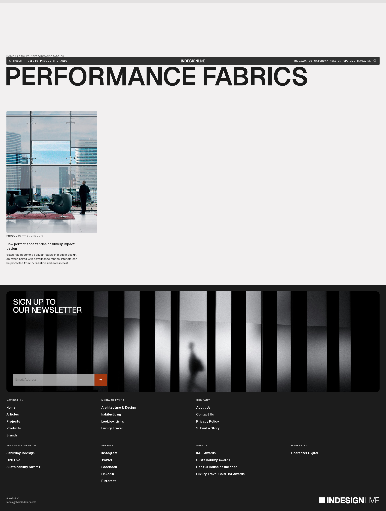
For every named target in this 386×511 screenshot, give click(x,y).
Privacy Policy (207, 421)
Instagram (109, 453)
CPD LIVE (349, 60)
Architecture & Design (118, 407)
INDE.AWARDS (303, 60)
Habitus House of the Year (216, 467)
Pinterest (108, 481)
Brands (62, 60)
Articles (15, 60)
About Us (203, 407)
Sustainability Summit (23, 467)
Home (10, 407)
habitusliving (111, 414)
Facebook (109, 467)
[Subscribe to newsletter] (100, 380)
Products (47, 60)
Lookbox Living (112, 421)
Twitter (107, 460)
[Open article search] (375, 61)
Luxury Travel (112, 428)
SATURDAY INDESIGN (327, 60)
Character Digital (304, 453)
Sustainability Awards (213, 460)
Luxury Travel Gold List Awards (220, 474)
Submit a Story (208, 428)
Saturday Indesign (20, 453)
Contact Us (205, 414)
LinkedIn (107, 474)
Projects (31, 60)
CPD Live (13, 460)
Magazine (364, 60)
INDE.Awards (206, 453)
